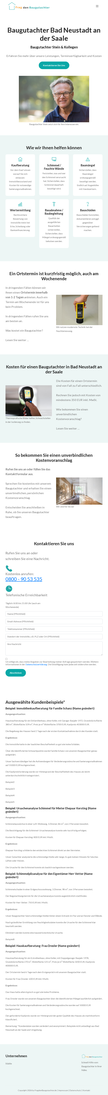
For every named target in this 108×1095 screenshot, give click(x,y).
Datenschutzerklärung (36, 664)
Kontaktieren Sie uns (54, 65)
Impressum (63, 1090)
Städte (8, 1063)
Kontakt (86, 1090)
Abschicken (16, 672)
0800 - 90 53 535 (23, 579)
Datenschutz (75, 1090)
